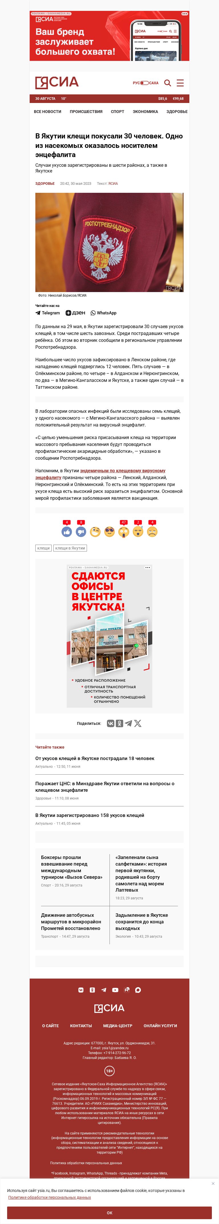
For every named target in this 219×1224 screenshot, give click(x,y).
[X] (137, 723)
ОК (109, 1213)
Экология (123, 937)
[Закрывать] (213, 1183)
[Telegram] (128, 723)
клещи (43, 548)
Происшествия (86, 112)
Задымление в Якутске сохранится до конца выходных (141, 921)
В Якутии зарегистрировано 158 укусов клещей (89, 815)
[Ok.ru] (119, 723)
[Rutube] (126, 990)
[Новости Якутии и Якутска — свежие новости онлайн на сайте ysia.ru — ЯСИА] (57, 83)
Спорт (117, 112)
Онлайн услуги (160, 1025)
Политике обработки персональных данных (49, 1197)
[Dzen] (75, 313)
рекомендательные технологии (129, 1133)
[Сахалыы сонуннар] (146, 83)
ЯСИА (113, 183)
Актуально (44, 767)
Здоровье (177, 112)
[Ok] (92, 990)
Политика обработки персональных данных (86, 1163)
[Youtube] (115, 990)
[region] (109, 1201)
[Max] (138, 990)
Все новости (47, 112)
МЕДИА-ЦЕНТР (117, 1025)
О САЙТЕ (50, 1025)
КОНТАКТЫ (81, 1025)
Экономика (145, 112)
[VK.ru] (110, 723)
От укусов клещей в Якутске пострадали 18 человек (94, 758)
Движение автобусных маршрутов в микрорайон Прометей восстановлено (71, 921)
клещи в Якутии (70, 548)
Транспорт (49, 937)
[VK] (81, 990)
